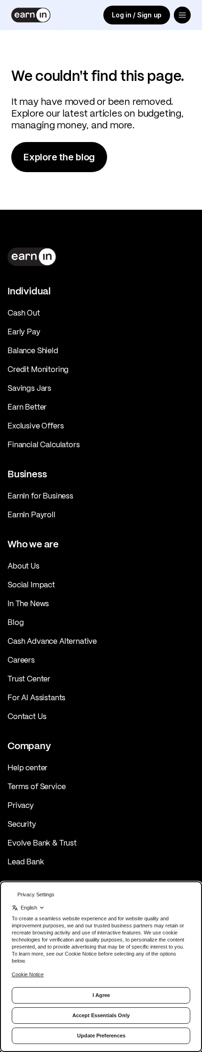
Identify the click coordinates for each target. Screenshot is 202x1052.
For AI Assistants (36, 697)
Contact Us (27, 716)
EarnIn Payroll (31, 514)
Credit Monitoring (38, 369)
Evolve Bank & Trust (42, 843)
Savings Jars (29, 388)
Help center (27, 767)
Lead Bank (26, 861)
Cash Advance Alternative (52, 641)
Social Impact (31, 584)
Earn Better (27, 407)
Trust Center (29, 678)
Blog (15, 622)
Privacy (21, 805)
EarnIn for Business (40, 495)
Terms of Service (36, 786)
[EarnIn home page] (31, 15)
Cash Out (24, 313)
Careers (21, 660)
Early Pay (24, 331)
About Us (23, 566)
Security (22, 824)
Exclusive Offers (35, 425)
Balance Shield (33, 350)
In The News (28, 603)
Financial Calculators (44, 444)
